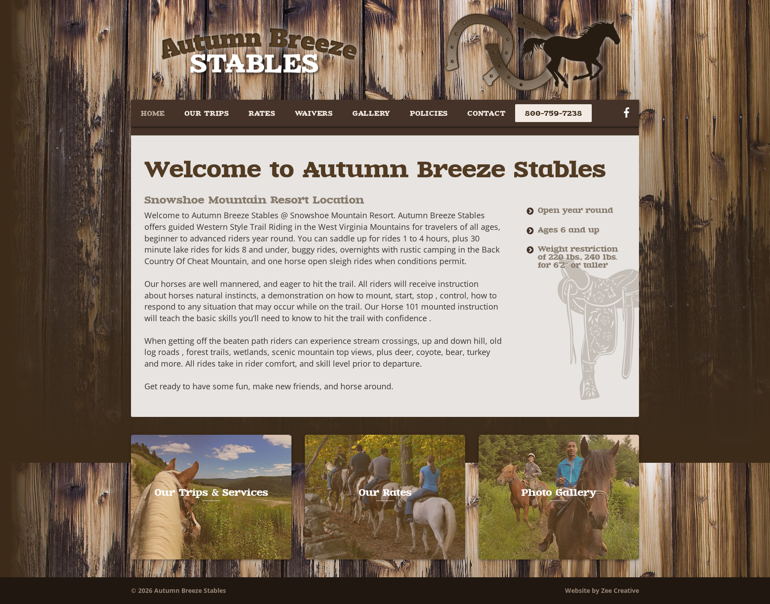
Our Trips (206, 113)
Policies (429, 113)
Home (153, 113)
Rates (262, 113)
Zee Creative (620, 590)
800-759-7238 (553, 113)
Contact (486, 113)
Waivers (314, 113)
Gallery (371, 113)
